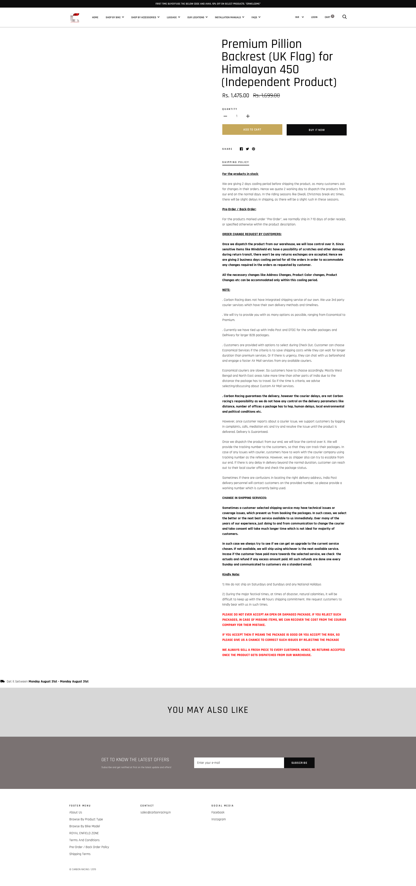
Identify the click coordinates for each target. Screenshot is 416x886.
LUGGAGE (172, 17)
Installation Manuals (228, 17)
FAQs (254, 17)
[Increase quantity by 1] (248, 116)
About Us (75, 812)
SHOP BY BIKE (113, 17)
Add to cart (252, 130)
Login (314, 17)
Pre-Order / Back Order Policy (89, 847)
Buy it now (317, 130)
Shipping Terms (80, 854)
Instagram (218, 819)
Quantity (229, 109)
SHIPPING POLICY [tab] (235, 162)
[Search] (344, 17)
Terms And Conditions (84, 840)
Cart (329, 17)
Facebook (217, 812)
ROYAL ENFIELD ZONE (84, 833)
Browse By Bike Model (84, 826)
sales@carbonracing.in (155, 812)
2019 (93, 869)
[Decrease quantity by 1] (225, 116)
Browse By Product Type (86, 819)
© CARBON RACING (79, 869)
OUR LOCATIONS (195, 17)
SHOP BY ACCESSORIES (143, 17)
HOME (95, 17)
